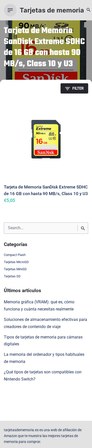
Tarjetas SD (12, 276)
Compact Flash (15, 255)
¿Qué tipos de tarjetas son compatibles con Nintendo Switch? (43, 376)
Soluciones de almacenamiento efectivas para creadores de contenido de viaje (45, 323)
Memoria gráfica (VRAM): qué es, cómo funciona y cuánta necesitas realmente (39, 305)
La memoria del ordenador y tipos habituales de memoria (44, 358)
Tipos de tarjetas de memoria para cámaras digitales (43, 341)
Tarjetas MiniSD (15, 269)
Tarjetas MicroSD (16, 262)
